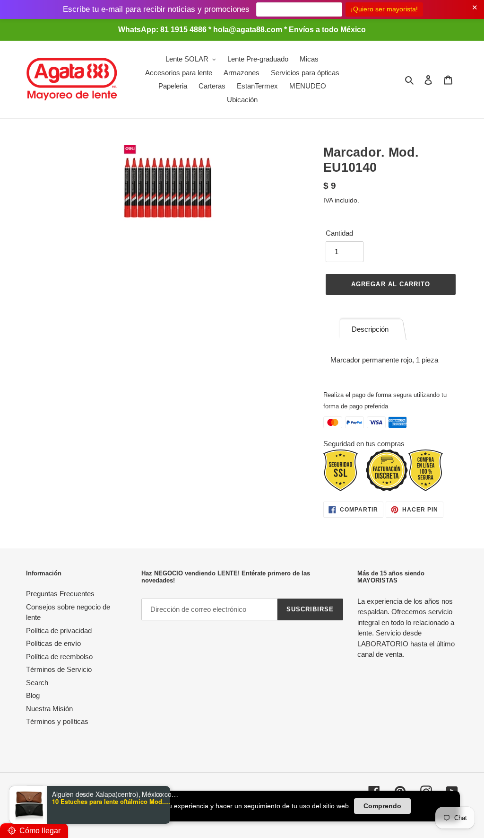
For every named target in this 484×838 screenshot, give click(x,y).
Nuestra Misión (49, 709)
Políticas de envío (53, 643)
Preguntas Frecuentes (60, 594)
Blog (33, 695)
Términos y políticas (57, 721)
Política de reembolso (59, 657)
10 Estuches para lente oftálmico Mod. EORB (111, 801)
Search (37, 683)
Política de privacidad (59, 630)
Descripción (370, 329)
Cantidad (339, 233)
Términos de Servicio (59, 669)
